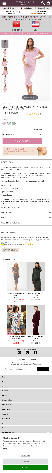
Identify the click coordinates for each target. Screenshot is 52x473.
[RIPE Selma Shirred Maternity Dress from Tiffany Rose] (5, 44)
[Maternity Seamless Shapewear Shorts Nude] (25, 156)
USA (35, 30)
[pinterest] (19, 352)
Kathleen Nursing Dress (16, 337)
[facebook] (35, 352)
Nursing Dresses (43, 8)
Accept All (25, 467)
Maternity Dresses (9, 8)
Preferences (25, 456)
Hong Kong (16, 30)
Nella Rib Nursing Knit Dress (36, 294)
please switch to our (26, 19)
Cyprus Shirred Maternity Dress (16, 294)
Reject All (25, 461)
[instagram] (27, 352)
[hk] (16, 28)
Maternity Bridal (26, 8)
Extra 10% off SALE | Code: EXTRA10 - (26, 33)
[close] (48, 434)
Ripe (9, 103)
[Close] (46, 19)
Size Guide (37, 129)
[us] (36, 28)
